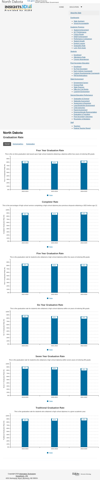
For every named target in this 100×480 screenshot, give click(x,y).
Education (76, 8)
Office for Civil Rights (81, 89)
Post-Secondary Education (79, 63)
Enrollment (77, 55)
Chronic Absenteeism (81, 59)
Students (73, 51)
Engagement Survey (81, 83)
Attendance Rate (80, 57)
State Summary (79, 21)
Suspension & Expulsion (82, 103)
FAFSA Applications (80, 75)
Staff (72, 122)
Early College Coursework (83, 71)
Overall (7, 144)
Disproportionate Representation (85, 112)
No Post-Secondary (81, 69)
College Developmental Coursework (86, 73)
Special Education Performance (81, 95)
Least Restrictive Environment (84, 105)
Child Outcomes (79, 108)
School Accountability (81, 23)
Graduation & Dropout (81, 99)
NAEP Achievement (81, 37)
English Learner (79, 43)
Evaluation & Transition (82, 114)
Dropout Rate (78, 85)
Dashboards (74, 18)
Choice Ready (79, 34)
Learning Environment (81, 92)
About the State (75, 13)
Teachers (77, 126)
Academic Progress (77, 27)
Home (61, 7)
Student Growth (79, 41)
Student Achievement (81, 30)
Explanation (30, 144)
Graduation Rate (79, 46)
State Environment (76, 79)
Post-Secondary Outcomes (83, 117)
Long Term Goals (80, 48)
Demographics (18, 144)
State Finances (79, 87)
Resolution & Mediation (82, 119)
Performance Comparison (83, 39)
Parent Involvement (80, 110)
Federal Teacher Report (82, 128)
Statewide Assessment (82, 101)
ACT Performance (80, 32)
